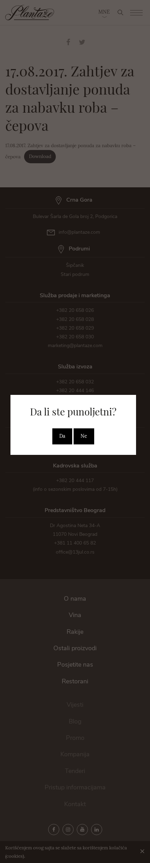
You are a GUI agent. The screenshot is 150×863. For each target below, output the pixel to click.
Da (62, 436)
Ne (84, 436)
